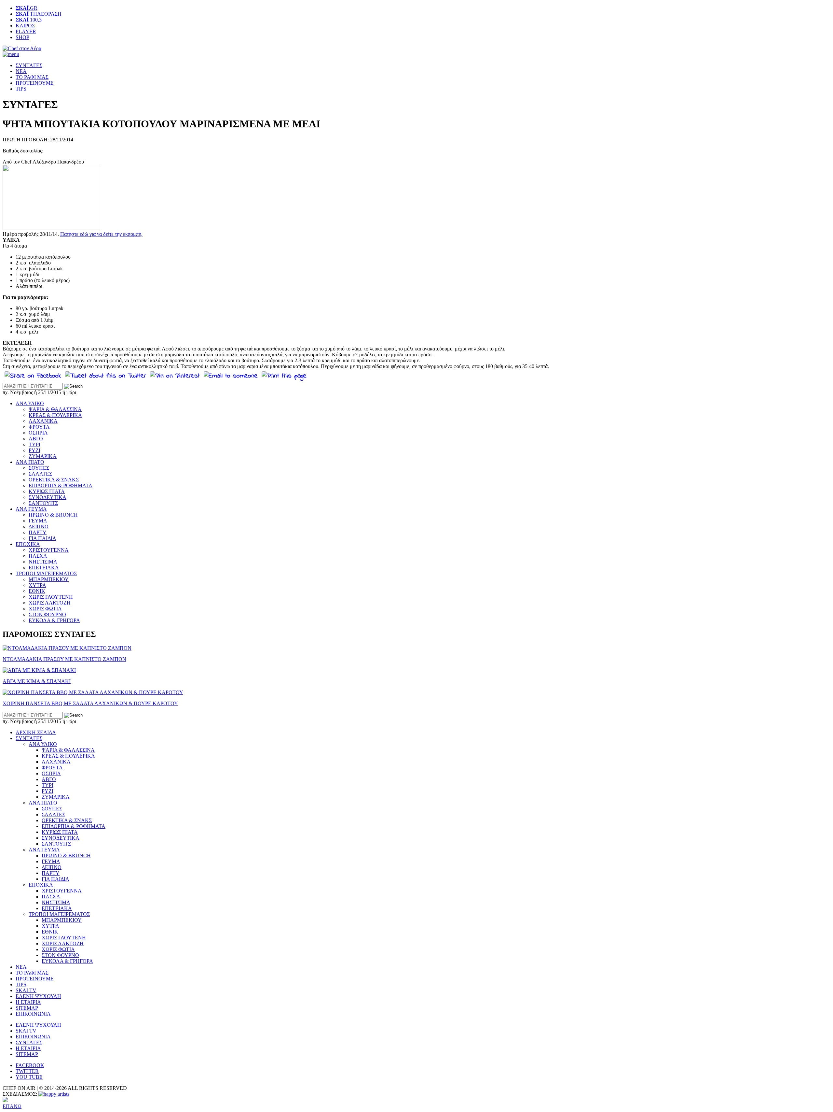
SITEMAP (27, 1008)
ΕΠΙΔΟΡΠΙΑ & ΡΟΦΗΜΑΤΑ (60, 485)
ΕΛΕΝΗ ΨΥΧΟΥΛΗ (38, 996)
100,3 (29, 19)
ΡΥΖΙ (34, 450)
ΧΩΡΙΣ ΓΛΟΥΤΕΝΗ (51, 597)
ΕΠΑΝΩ (12, 1106)
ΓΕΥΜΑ (38, 520)
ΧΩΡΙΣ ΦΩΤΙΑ (45, 608)
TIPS (21, 89)
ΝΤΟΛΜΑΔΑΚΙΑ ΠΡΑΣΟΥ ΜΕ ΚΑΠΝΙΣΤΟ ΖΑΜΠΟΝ (64, 659)
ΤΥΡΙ (34, 444)
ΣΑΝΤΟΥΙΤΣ (43, 503)
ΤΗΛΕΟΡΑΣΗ (38, 14)
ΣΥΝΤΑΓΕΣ (29, 65)
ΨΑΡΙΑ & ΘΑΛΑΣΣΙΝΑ (55, 409)
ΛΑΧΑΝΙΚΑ (43, 421)
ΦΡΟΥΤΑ (39, 427)
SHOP (22, 37)
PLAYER (26, 31)
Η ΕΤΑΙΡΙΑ (28, 1002)
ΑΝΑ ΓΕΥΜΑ (31, 509)
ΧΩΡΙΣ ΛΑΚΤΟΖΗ (50, 603)
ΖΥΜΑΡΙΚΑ (43, 456)
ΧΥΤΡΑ (37, 585)
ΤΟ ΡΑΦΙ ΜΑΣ (32, 77)
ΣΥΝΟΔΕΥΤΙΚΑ (47, 497)
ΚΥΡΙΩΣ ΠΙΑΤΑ (47, 491)
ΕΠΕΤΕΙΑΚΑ (44, 567)
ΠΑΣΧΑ (38, 556)
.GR (26, 8)
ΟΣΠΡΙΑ (38, 432)
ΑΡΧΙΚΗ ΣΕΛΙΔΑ (36, 732)
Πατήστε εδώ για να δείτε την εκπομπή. (101, 234)
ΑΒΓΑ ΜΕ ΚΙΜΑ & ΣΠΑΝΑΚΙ (37, 681)
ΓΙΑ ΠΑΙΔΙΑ (42, 538)
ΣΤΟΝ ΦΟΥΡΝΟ (47, 614)
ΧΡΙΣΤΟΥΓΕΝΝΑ (49, 550)
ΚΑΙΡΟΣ (25, 25)
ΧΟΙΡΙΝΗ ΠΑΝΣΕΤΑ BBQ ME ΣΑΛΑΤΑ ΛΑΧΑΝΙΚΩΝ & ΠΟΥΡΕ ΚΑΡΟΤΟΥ (90, 703)
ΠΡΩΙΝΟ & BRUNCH (53, 515)
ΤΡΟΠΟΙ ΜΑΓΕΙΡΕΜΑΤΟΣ (46, 573)
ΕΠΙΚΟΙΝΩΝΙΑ (33, 1014)
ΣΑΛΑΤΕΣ (40, 474)
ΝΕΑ (21, 71)
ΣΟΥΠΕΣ (39, 468)
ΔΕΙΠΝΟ (38, 526)
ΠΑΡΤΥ (38, 532)
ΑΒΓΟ (36, 438)
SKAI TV (26, 990)
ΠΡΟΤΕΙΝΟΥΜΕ (35, 83)
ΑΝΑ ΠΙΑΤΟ (30, 462)
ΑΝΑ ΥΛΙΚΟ (30, 403)
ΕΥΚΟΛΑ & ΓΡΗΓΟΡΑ (54, 620)
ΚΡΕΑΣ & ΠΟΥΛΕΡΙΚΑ (55, 415)
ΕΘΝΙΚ (37, 591)
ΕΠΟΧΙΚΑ (28, 544)
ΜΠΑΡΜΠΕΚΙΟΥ (49, 579)
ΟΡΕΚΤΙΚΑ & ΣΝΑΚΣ (54, 479)
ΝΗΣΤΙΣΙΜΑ (43, 561)
